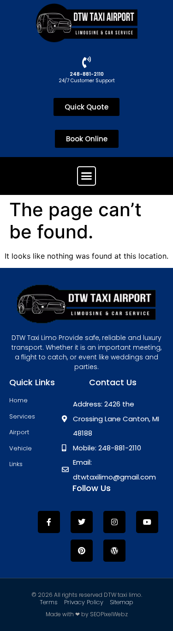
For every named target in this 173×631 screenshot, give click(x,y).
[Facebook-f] (49, 522)
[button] (86, 176)
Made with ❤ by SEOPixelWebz (87, 614)
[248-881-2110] (86, 62)
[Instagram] (114, 522)
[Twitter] (82, 522)
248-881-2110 (87, 74)
